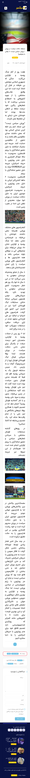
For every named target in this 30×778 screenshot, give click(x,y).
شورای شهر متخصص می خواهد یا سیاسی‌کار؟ (11, 759)
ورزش (9, 653)
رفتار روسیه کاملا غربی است (11, 660)
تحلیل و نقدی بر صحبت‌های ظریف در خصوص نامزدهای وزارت (11, 749)
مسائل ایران (14, 775)
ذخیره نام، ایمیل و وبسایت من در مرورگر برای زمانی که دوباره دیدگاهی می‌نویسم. (14, 711)
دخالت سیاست (15, 653)
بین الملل (15, 57)
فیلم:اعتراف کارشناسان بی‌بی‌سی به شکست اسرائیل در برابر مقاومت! (11, 739)
